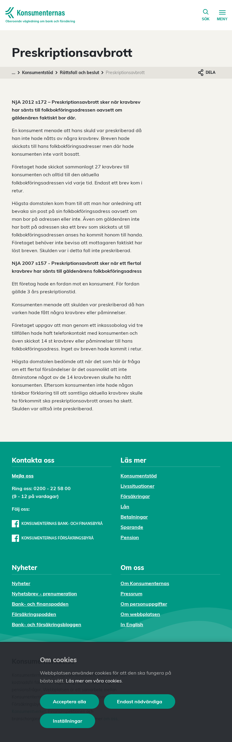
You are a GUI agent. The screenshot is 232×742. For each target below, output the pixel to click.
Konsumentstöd (37, 72)
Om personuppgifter (144, 604)
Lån (125, 506)
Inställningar (67, 721)
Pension (130, 537)
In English (132, 624)
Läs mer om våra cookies (94, 681)
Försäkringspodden (34, 614)
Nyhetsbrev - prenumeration (44, 594)
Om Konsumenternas (145, 583)
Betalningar (134, 517)
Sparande (132, 527)
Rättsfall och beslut (79, 72)
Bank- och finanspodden (40, 604)
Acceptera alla (69, 701)
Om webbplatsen (140, 614)
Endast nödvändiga (139, 701)
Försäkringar (135, 496)
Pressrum (131, 594)
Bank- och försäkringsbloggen (46, 624)
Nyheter (21, 583)
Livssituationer (137, 486)
